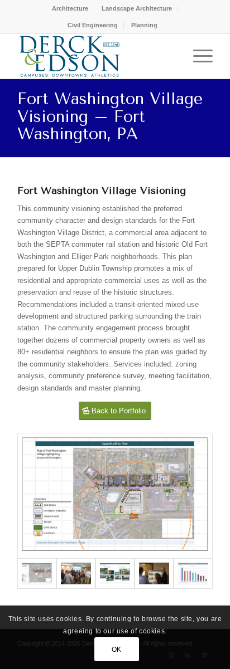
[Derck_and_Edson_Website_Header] (95, 56)
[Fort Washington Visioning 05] (193, 573)
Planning (144, 25)
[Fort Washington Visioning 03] (115, 496)
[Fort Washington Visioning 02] (154, 573)
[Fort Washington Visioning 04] (115, 573)
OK (117, 649)
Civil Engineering (93, 25)
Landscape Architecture (137, 8)
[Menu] (197, 56)
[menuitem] (70, 8)
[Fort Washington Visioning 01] (75, 573)
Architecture (70, 8)
